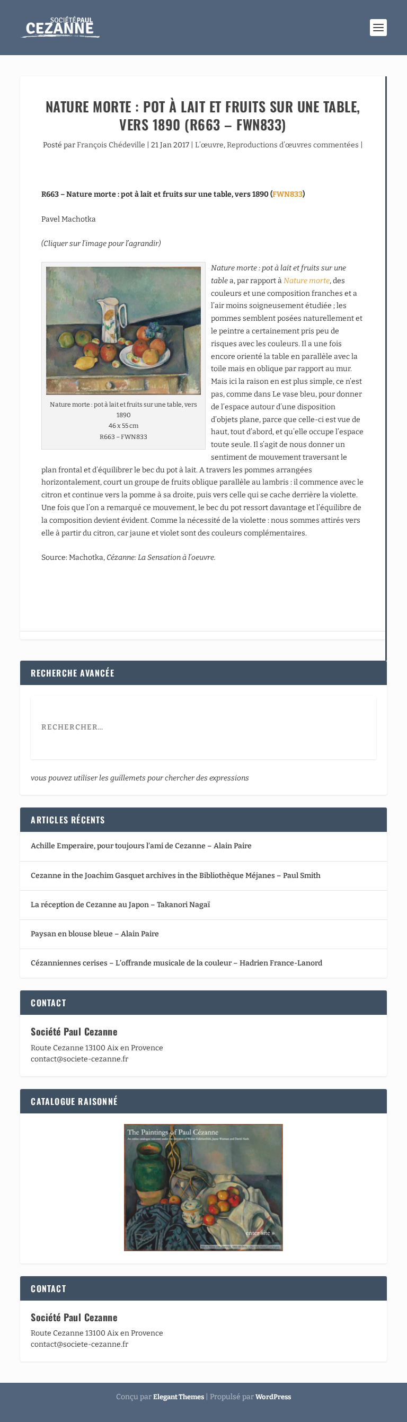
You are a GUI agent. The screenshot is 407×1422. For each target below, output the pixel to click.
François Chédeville (111, 145)
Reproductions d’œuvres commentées (293, 145)
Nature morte (307, 280)
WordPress (273, 1397)
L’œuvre (209, 145)
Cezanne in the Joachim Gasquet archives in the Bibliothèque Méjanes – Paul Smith (176, 875)
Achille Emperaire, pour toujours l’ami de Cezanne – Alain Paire (141, 845)
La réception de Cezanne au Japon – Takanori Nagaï (120, 904)
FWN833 (287, 194)
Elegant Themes (178, 1397)
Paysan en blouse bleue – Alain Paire (95, 933)
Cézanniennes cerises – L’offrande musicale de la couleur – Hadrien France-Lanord (176, 963)
